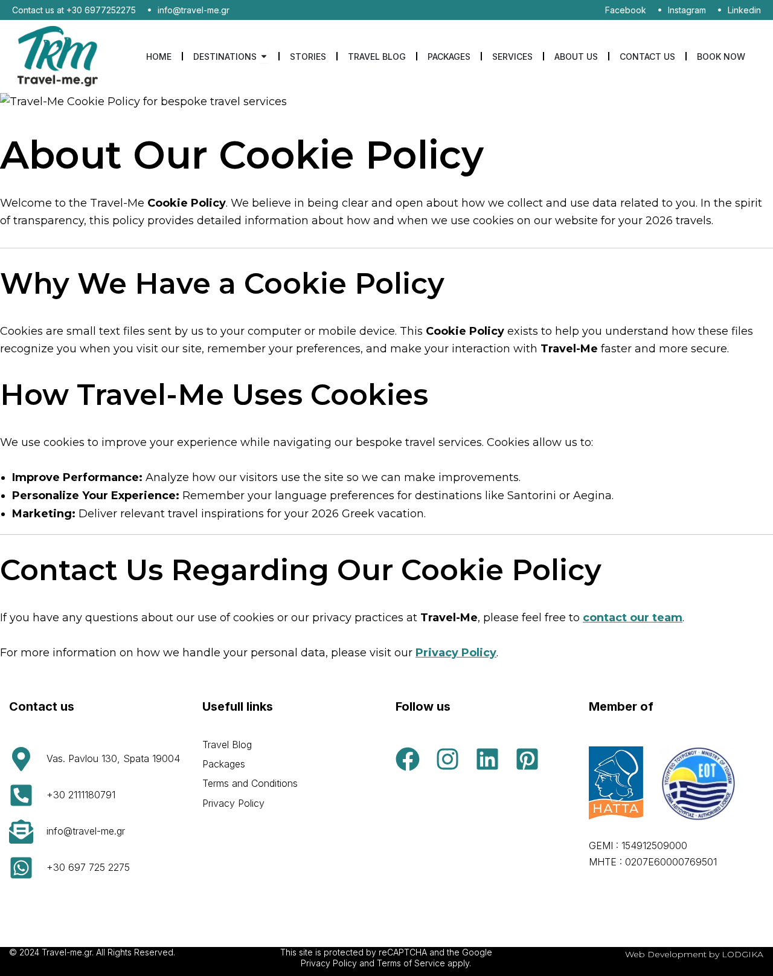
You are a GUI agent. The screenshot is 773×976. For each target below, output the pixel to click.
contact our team (632, 617)
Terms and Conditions (250, 783)
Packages (223, 764)
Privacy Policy (455, 652)
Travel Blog (227, 744)
